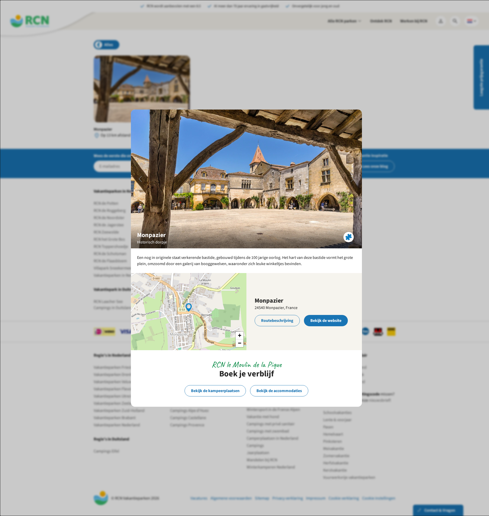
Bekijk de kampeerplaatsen (215, 391)
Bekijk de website (325, 320)
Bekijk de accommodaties (279, 391)
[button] (189, 307)
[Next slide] (352, 179)
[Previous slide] (140, 179)
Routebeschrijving (277, 320)
